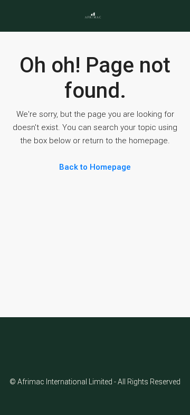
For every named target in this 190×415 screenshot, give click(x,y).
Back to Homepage (95, 167)
